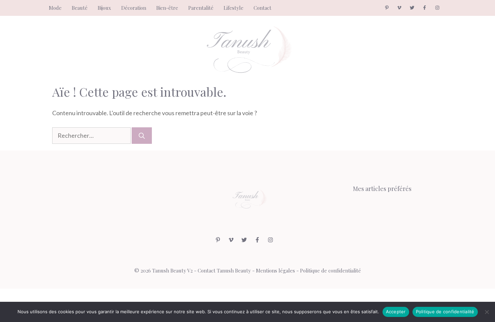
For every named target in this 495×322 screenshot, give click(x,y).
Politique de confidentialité (330, 270)
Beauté (80, 7)
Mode (55, 7)
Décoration (133, 7)
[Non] (486, 312)
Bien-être (167, 7)
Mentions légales (275, 270)
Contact (262, 7)
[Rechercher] (142, 135)
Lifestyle (233, 7)
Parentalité (200, 7)
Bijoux (104, 7)
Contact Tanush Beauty (224, 270)
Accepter (396, 311)
